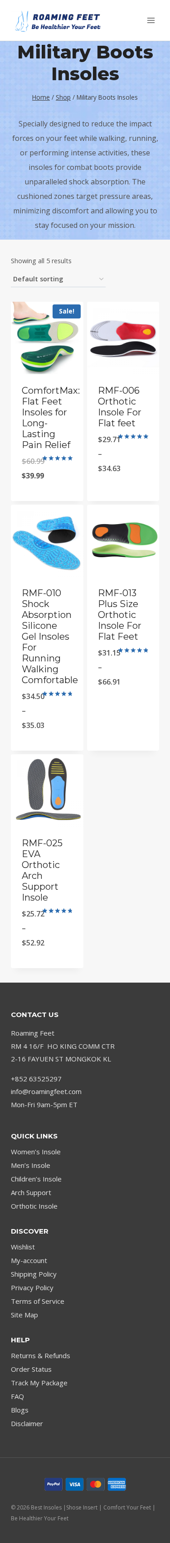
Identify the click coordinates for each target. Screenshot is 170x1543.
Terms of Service (37, 1301)
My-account (29, 1260)
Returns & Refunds (40, 1355)
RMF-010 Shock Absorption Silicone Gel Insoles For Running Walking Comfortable (50, 636)
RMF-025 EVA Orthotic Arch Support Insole (42, 870)
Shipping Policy (34, 1273)
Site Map (24, 1314)
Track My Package (39, 1382)
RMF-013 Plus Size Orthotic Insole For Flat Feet (119, 615)
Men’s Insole (30, 1165)
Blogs (20, 1409)
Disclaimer (27, 1423)
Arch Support (31, 1192)
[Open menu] (150, 20)
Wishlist (23, 1246)
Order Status (31, 1369)
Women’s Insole (36, 1151)
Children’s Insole (36, 1178)
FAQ (17, 1396)
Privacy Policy (32, 1287)
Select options (47, 499)
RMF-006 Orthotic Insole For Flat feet (119, 407)
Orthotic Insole (34, 1205)
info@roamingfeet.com (46, 1091)
